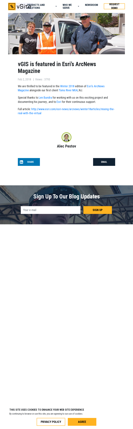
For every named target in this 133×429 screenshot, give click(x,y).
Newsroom (91, 4)
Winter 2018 (67, 86)
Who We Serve (67, 6)
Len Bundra (45, 97)
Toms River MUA (68, 90)
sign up (98, 210)
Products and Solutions (36, 6)
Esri (59, 101)
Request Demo (114, 6)
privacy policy (51, 421)
